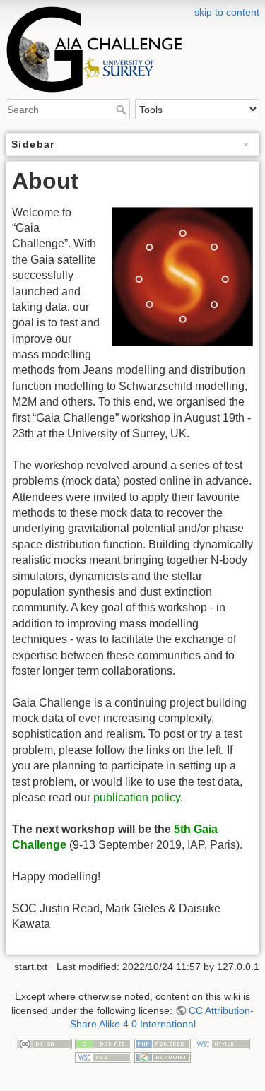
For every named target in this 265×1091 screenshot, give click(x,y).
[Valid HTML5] (222, 1043)
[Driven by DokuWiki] (162, 1056)
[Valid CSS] (103, 1056)
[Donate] (103, 1043)
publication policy (136, 797)
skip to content (226, 12)
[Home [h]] (132, 9)
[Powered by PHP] (162, 1043)
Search (122, 109)
